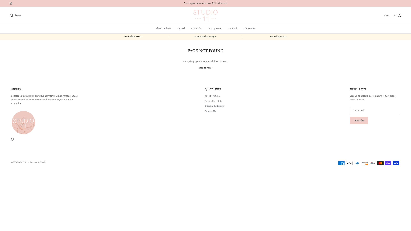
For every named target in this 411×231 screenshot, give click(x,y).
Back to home (206, 68)
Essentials (196, 28)
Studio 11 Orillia (23, 162)
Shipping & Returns (214, 106)
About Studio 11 (163, 28)
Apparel (181, 28)
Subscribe (359, 120)
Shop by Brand (214, 28)
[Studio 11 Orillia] (205, 15)
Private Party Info (213, 101)
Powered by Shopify (38, 162)
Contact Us (210, 111)
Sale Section (249, 28)
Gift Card (232, 28)
